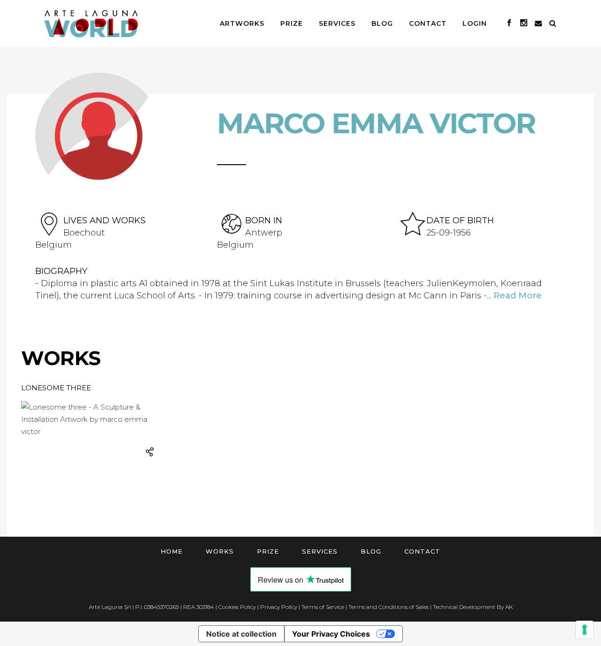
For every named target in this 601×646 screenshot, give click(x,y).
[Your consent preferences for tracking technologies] (584, 629)
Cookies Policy (237, 606)
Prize (268, 551)
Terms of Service (322, 606)
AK (509, 606)
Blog (371, 551)
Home (172, 551)
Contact (422, 551)
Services (320, 551)
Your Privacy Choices (331, 633)
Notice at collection (241, 633)
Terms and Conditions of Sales (388, 606)
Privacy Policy (278, 606)
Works (220, 551)
